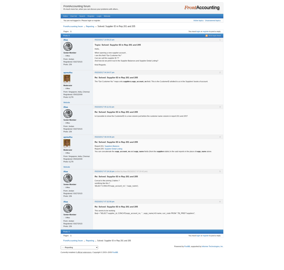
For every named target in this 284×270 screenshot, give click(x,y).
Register (91, 16)
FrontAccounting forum (76, 6)
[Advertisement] (142, 261)
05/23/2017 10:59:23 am (104, 40)
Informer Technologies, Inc (212, 246)
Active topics (198, 21)
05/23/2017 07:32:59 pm (104, 202)
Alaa (65, 40)
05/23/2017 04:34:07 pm (104, 72)
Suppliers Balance (112, 146)
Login (99, 16)
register (206, 31)
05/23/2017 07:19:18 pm (104, 171)
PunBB (187, 246)
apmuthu (67, 72)
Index (65, 16)
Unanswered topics (213, 21)
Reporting (90, 26)
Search (82, 16)
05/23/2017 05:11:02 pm (104, 107)
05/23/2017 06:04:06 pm (104, 137)
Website (107, 16)
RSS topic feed (215, 36)
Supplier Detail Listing (113, 149)
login (198, 31)
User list (73, 16)
